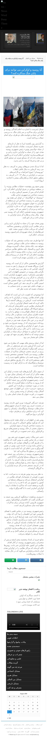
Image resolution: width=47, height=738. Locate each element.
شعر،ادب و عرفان (14, 654)
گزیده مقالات (12, 663)
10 (9, 705)
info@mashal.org (34, 734)
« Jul (9, 718)
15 (33, 705)
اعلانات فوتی (12, 638)
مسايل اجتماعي (13, 671)
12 (19, 705)
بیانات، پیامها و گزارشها (16, 642)
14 (28, 705)
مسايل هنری (12, 675)
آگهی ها (27, 731)
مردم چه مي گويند (14, 667)
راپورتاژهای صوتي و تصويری (18, 650)
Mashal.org (40, 58)
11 (14, 705)
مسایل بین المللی (30, 58)
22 (33, 708)
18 (14, 708)
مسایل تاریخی (13, 683)
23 (37, 708)
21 (28, 708)
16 (37, 705)
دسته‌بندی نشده (13, 646)
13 (23, 705)
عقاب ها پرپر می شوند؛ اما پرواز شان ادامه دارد (25, 36)
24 (9, 711)
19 (19, 708)
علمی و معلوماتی (14, 659)
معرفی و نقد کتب (14, 688)
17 (9, 708)
